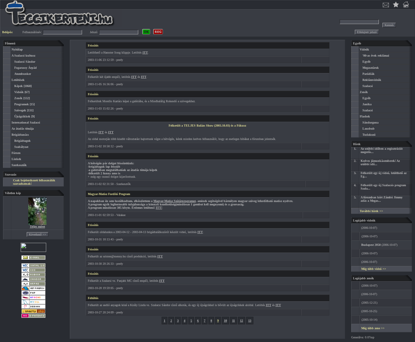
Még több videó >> (373, 268)
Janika (367, 104)
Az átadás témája (23, 128)
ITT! (159, 207)
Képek (18, 86)
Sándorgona (370, 122)
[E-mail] (33, 258)
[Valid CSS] (33, 271)
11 (233, 320)
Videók (19, 92)
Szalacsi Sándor (24, 61)
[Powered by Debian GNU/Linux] (33, 307)
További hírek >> (371, 211)
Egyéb (366, 61)
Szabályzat (21, 146)
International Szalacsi (26, 122)
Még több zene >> (373, 328)
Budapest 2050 (371, 244)
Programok (21, 104)
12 (241, 320)
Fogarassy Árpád (25, 67)
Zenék (18, 98)
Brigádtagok (22, 140)
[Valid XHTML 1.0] (33, 266)
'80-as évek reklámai (375, 55)
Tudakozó (369, 134)
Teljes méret (37, 226)
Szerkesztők (19, 165)
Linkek (16, 159)
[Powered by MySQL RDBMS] (33, 303)
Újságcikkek (22, 116)
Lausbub (368, 128)
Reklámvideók (371, 80)
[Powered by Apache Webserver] (33, 298)
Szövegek (20, 110)
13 (249, 320)
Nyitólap (17, 49)
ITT (145, 52)
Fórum (16, 153)
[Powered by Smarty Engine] (33, 312)
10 (225, 320)
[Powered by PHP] (33, 294)
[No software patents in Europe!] (33, 317)
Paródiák (368, 73)
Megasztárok (370, 67)
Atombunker (22, 73)
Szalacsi (367, 86)
